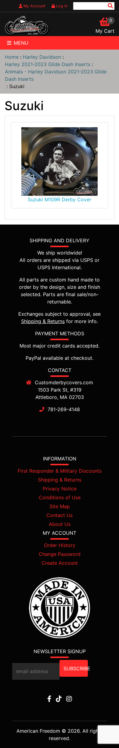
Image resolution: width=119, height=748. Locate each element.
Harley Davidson (42, 57)
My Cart (105, 31)
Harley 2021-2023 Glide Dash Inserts (47, 64)
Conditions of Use (60, 497)
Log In (61, 6)
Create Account (59, 563)
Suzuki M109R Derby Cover (59, 199)
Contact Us (59, 515)
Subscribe (75, 668)
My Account (33, 6)
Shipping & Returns (43, 321)
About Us (59, 524)
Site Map (59, 506)
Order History (59, 545)
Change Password (60, 554)
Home (12, 57)
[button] (100, 730)
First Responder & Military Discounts (60, 471)
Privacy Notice (60, 489)
